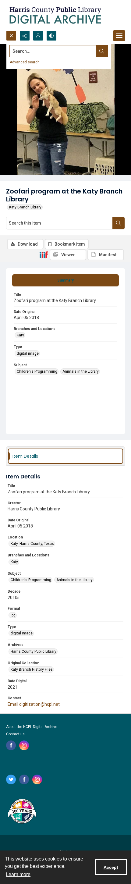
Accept (111, 867)
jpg (13, 615)
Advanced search (25, 62)
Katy (20, 335)
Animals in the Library (80, 371)
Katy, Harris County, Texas (32, 543)
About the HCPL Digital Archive (31, 727)
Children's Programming (37, 371)
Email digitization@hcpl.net (34, 704)
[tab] (65, 280)
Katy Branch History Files (32, 669)
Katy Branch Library (25, 207)
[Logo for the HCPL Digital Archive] (55, 15)
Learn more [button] (18, 874)
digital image (28, 353)
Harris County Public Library (33, 651)
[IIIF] (43, 254)
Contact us (15, 734)
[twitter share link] (11, 779)
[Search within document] (118, 223)
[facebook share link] (11, 745)
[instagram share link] (24, 745)
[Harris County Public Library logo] (21, 812)
